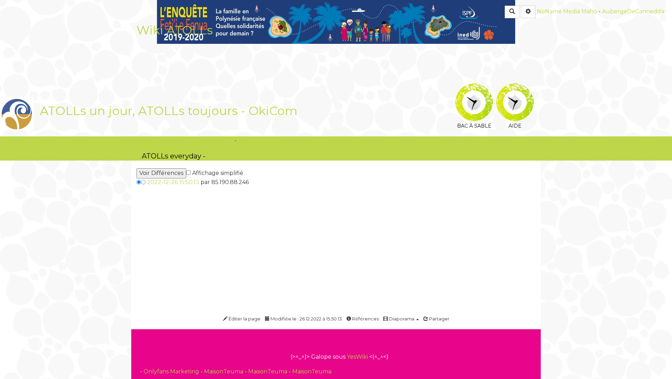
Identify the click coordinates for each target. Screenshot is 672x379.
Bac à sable (474, 88)
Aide (515, 88)
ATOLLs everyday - (173, 156)
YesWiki (357, 356)
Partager (438, 319)
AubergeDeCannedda (633, 11)
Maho (589, 11)
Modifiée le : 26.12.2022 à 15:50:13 (306, 319)
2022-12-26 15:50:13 (173, 182)
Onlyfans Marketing (172, 371)
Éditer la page (243, 319)
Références (365, 319)
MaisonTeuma (224, 371)
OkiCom (273, 110)
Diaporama (401, 319)
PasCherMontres (234, 148)
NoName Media (558, 11)
